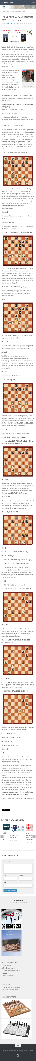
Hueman (30, 1050)
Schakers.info (7, 2)
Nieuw (4, 11)
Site (5, 882)
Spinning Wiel (12, 11)
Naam (6, 875)
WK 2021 (22, 11)
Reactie (7, 862)
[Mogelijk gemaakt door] (17, 1050)
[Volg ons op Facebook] (18, 1055)
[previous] (2, 836)
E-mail (21, 875)
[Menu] (33, 2)
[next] (34, 836)
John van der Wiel (12, 24)
